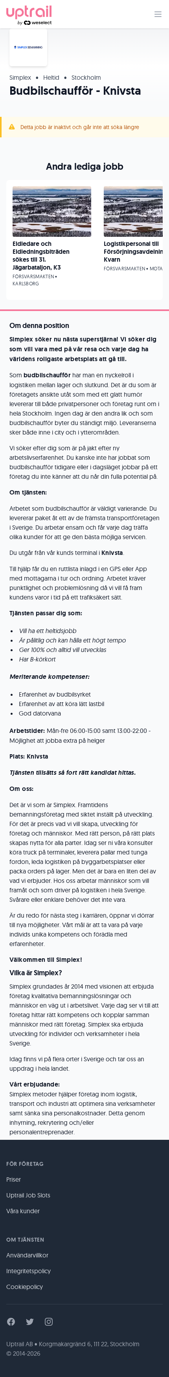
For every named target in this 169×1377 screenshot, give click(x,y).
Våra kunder (23, 1211)
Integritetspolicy (28, 1271)
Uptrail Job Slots (28, 1195)
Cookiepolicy (24, 1287)
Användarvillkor (27, 1255)
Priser (13, 1179)
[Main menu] (158, 14)
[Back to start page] (28, 14)
